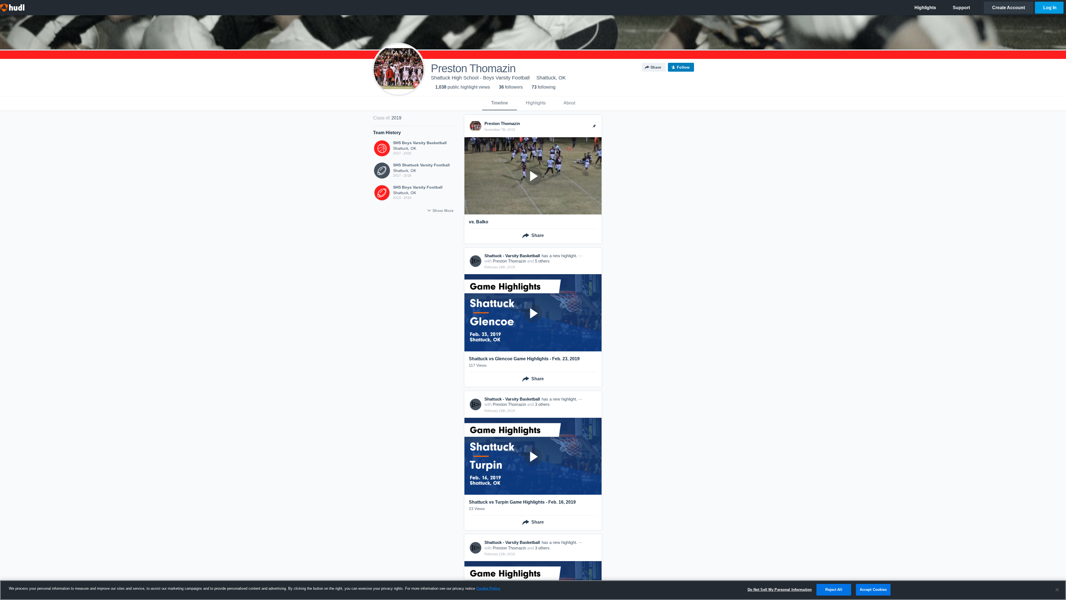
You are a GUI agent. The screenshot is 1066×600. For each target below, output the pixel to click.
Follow (683, 67)
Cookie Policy (488, 588)
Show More (443, 210)
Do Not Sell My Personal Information (780, 590)
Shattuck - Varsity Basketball (512, 255)
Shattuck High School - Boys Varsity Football (480, 78)
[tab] (499, 103)
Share (655, 67)
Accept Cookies (873, 590)
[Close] (1057, 590)
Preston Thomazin (509, 261)
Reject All (833, 590)
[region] (533, 590)
